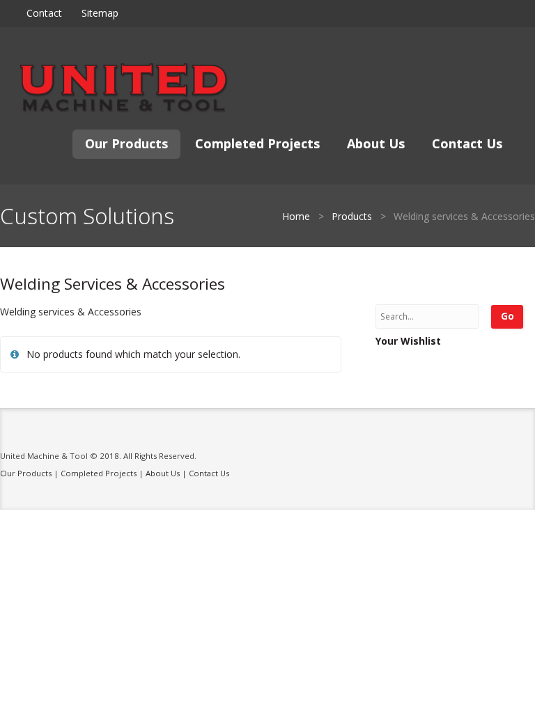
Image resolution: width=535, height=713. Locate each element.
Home (296, 216)
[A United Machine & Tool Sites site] (124, 88)
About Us (376, 143)
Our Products (126, 143)
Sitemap (100, 12)
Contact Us (467, 143)
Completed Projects (257, 143)
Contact (44, 12)
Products (352, 216)
